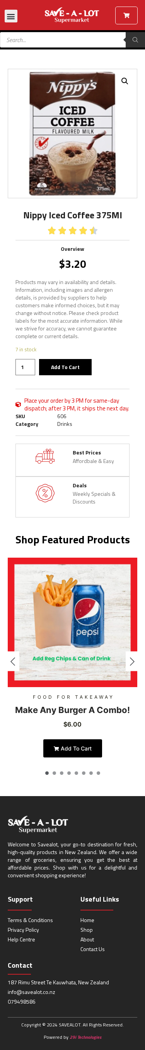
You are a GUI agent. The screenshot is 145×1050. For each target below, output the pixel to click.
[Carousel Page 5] (76, 773)
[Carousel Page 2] (54, 773)
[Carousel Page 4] (69, 773)
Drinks (64, 424)
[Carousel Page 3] (61, 773)
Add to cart (65, 367)
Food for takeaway (73, 697)
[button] (11, 16)
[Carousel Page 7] (91, 773)
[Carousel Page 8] (98, 773)
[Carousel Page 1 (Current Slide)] (47, 773)
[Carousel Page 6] (83, 773)
